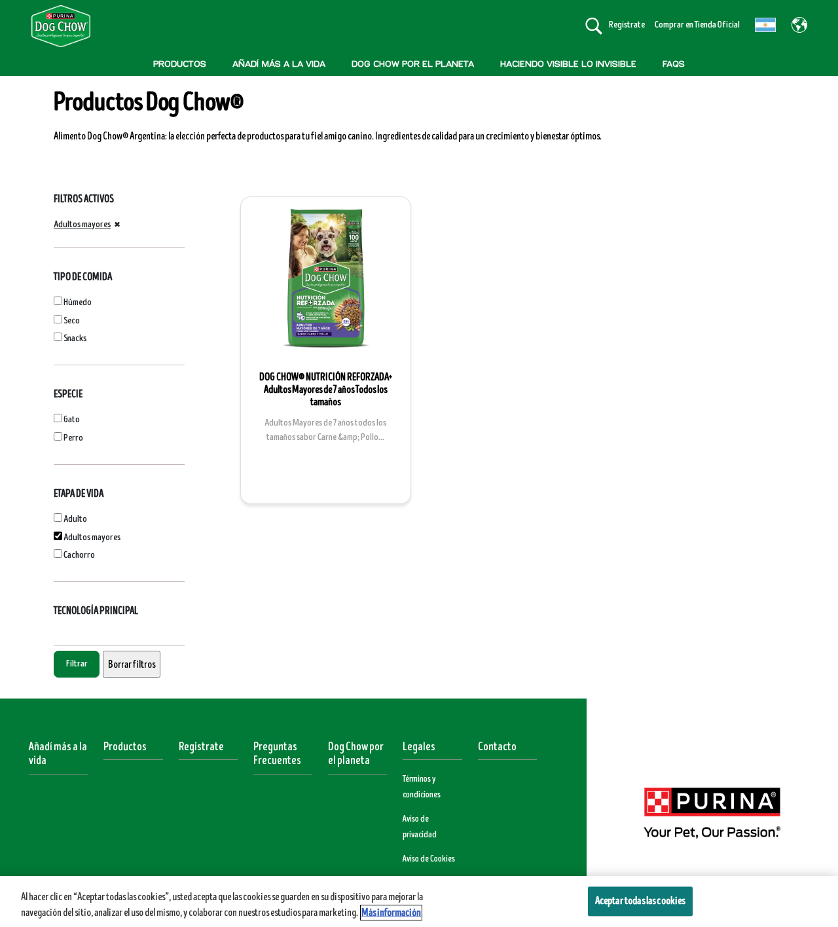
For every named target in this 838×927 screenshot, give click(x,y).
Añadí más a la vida (58, 754)
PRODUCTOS (179, 64)
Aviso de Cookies (429, 859)
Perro (73, 437)
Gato (72, 419)
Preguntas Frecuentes (277, 754)
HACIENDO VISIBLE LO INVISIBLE (568, 64)
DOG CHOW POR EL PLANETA (413, 64)
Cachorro (79, 555)
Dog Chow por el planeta (356, 754)
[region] (419, 901)
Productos (125, 747)
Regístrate (627, 24)
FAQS (674, 64)
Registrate (201, 747)
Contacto (497, 747)
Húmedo (78, 302)
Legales (419, 747)
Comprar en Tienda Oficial (697, 24)
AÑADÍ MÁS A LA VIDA (278, 64)
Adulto (75, 519)
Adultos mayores (82, 224)
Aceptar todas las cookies (640, 900)
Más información (391, 912)
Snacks (75, 338)
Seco (72, 320)
